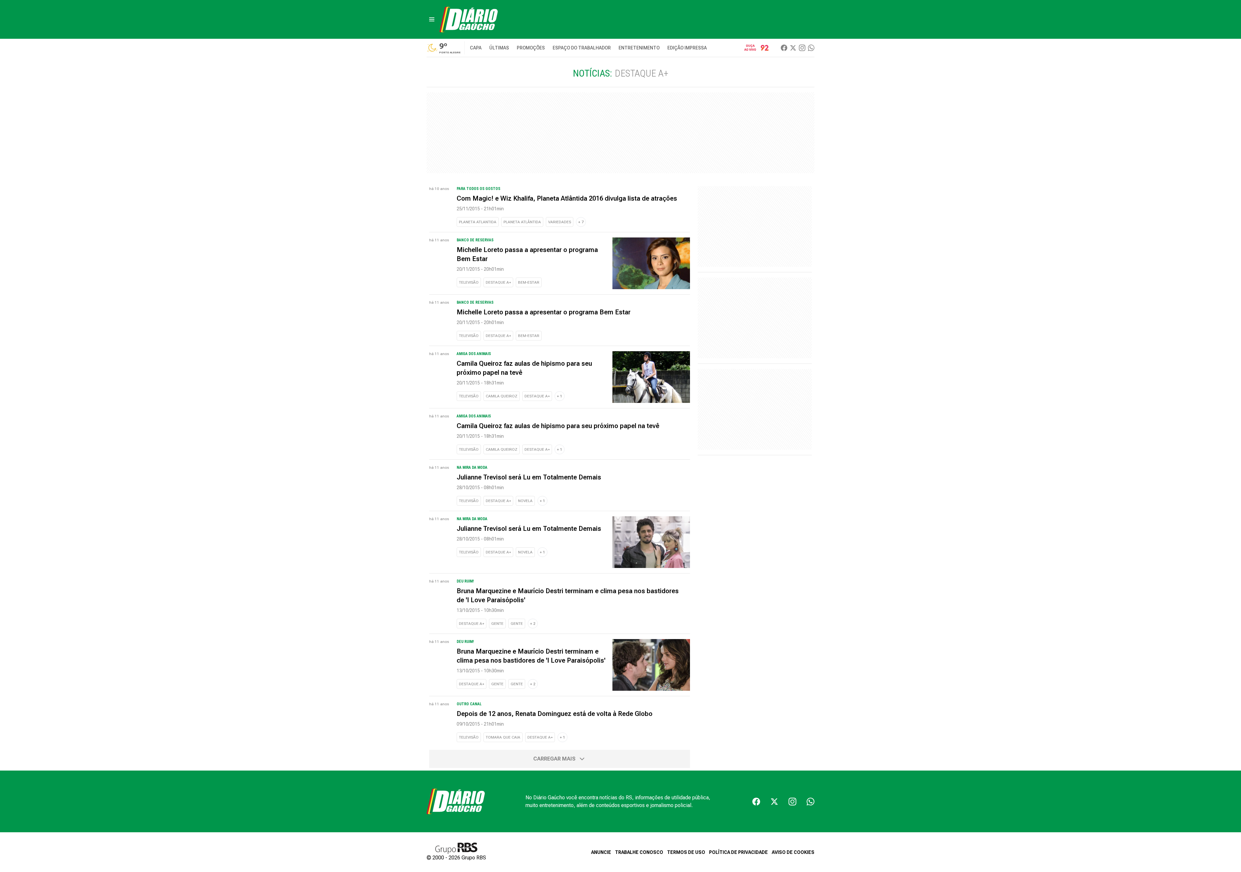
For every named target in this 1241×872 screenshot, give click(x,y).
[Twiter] (793, 48)
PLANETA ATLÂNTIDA (522, 222)
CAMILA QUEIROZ (501, 396)
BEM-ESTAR (528, 282)
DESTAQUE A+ (498, 282)
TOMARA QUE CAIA (503, 737)
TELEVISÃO (469, 282)
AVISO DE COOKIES (793, 852)
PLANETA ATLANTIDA (477, 222)
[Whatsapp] (811, 48)
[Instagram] (802, 48)
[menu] (432, 19)
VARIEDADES (559, 222)
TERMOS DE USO (686, 852)
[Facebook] (784, 48)
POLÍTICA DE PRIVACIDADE (738, 852)
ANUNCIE (601, 852)
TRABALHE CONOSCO (639, 852)
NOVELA (525, 501)
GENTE (497, 623)
